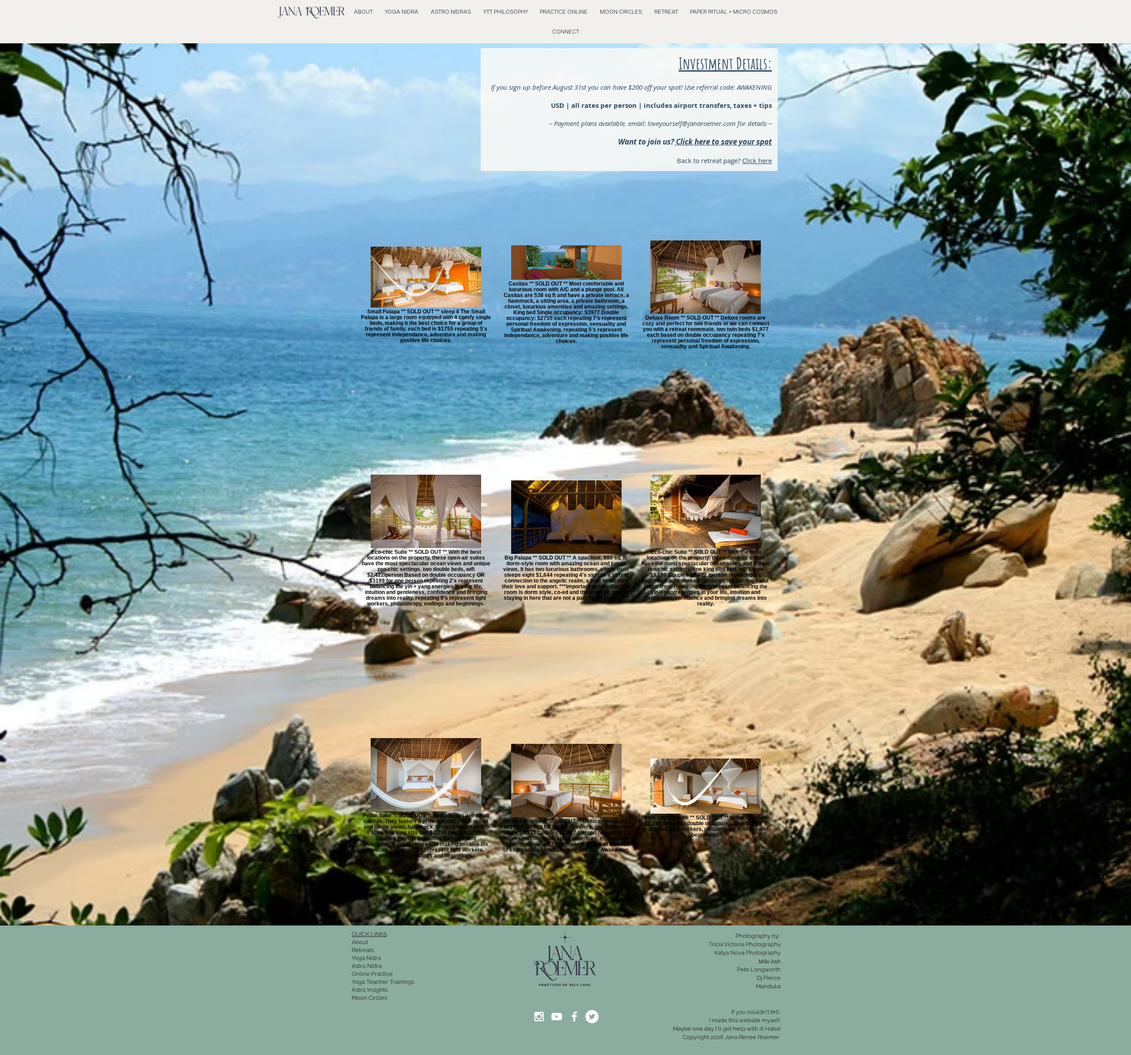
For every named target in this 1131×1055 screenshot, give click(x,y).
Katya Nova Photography (747, 952)
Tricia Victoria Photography (745, 944)
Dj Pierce (769, 978)
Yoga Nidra (366, 958)
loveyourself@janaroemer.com (692, 123)
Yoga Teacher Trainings (383, 982)
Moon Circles (369, 997)
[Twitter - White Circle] (592, 1016)
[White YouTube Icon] (556, 1016)
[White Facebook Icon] (574, 1016)
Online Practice (372, 974)
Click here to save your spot (723, 142)
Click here (757, 160)
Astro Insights (369, 989)
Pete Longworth (759, 969)
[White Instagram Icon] (539, 1016)
